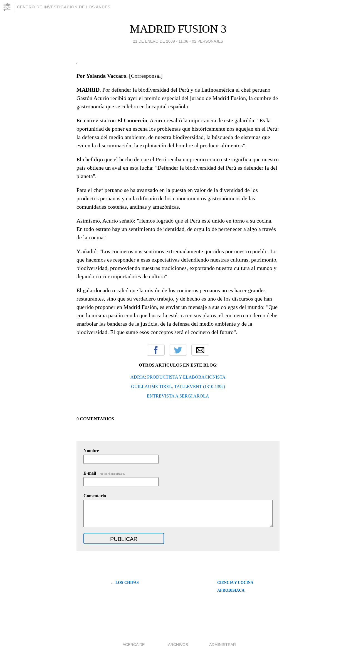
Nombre (91, 450)
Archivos (178, 644)
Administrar (222, 644)
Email (200, 350)
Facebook (156, 350)
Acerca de (134, 644)
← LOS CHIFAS (124, 583)
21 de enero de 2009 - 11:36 (160, 41)
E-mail (104, 473)
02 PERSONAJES (207, 41)
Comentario (94, 495)
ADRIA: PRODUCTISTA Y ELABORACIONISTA (178, 377)
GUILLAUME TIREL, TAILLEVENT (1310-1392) (178, 386)
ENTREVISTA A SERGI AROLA (178, 396)
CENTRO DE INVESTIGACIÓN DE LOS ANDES (63, 7)
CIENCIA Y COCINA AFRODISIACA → (235, 586)
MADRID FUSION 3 (178, 29)
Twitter (178, 350)
